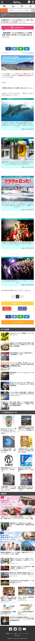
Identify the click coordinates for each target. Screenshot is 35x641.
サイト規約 (14, 633)
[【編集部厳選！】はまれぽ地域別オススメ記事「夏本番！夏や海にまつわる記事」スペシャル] (27, 48)
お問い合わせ (17, 635)
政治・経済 (11, 10)
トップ (4, 10)
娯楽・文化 (27, 10)
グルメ (19, 10)
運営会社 (8, 633)
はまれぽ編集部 (30, 52)
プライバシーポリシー (24, 633)
